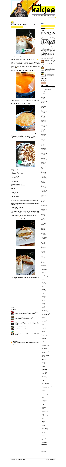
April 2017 (42, 171)
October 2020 (43, 152)
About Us (47, 459)
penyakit (43, 401)
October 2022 (43, 124)
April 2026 (42, 98)
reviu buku (47, 57)
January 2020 (43, 158)
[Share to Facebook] (13, 307)
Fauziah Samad (45, 453)
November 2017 (43, 164)
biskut (53, 47)
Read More (33, 313)
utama (11, 17)
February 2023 (43, 120)
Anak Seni (46, 33)
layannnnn (43, 46)
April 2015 (42, 200)
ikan (54, 36)
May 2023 (42, 116)
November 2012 (43, 237)
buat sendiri (53, 54)
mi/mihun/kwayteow (47, 42)
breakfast (48, 41)
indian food (43, 321)
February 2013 (43, 233)
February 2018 (43, 162)
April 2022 (42, 130)
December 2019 (43, 159)
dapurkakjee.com (18, 459)
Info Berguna (52, 40)
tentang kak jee (29, 17)
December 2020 (43, 149)
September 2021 (43, 139)
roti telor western (44, 415)
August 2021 (42, 140)
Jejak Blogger (43, 55)
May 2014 (42, 214)
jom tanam (43, 334)
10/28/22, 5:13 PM (16, 341)
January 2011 (43, 265)
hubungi (34, 17)
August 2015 (42, 195)
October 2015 (43, 192)
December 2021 (43, 135)
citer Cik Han (44, 300)
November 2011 (43, 252)
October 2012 (43, 238)
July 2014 (42, 211)
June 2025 (42, 103)
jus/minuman (43, 51)
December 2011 (43, 251)
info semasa (43, 327)
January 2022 (43, 134)
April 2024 (42, 110)
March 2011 (42, 262)
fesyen (50, 58)
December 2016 (43, 176)
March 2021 (42, 145)
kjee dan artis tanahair (51, 45)
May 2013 (42, 229)
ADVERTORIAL (45, 58)
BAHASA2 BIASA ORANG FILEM (50, 60)
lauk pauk (43, 32)
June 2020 (42, 157)
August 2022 (43, 126)
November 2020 (43, 150)
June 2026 (42, 96)
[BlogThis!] (11, 307)
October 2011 (43, 253)
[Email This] (10, 307)
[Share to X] (12, 307)
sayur (43, 49)
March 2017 (42, 172)
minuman (43, 390)
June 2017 (42, 168)
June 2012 (42, 243)
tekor (42, 435)
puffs (42, 53)
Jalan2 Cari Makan (46, 37)
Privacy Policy (50, 459)
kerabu (43, 341)
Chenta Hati (43, 296)
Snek (45, 45)
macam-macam (44, 377)
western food (44, 442)
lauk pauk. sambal (44, 373)
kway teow (43, 362)
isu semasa (52, 32)
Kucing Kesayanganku (50, 50)
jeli (44, 57)
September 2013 (43, 224)
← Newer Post (13, 337)
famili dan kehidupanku (50, 43)
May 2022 (42, 129)
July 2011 (42, 257)
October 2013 (43, 223)
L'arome (46, 48)
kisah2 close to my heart (48, 34)
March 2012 (42, 247)
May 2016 (42, 183)
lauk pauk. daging (44, 372)
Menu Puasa (43, 50)
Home (25, 337)
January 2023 (43, 121)
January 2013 (43, 234)
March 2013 (42, 232)
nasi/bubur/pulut (44, 40)
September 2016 (43, 178)
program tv (43, 44)
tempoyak (45, 53)
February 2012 (43, 248)
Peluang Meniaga (44, 398)
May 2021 (42, 143)
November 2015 (43, 191)
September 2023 (43, 111)
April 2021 (42, 144)
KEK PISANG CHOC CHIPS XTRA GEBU (20, 326)
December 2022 (43, 122)
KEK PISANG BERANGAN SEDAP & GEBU (21, 331)
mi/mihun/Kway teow (45, 384)
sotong (46, 49)
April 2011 (42, 261)
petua (54, 55)
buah (48, 58)
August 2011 (42, 256)
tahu (45, 54)
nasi (42, 393)
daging (50, 36)
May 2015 (42, 199)
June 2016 (42, 182)
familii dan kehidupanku (45, 314)
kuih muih (43, 35)
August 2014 (43, 210)
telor (53, 44)
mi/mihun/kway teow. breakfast (46, 386)
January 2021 (43, 148)
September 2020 (43, 153)
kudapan (50, 48)
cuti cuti (42, 54)
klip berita (53, 37)
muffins (43, 391)
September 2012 (43, 239)
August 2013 (42, 225)
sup (50, 47)
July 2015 (42, 196)
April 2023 (42, 117)
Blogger (50, 89)
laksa (52, 58)
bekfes (43, 279)
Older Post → (38, 337)
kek (42, 339)
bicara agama (50, 46)
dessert (43, 306)
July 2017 (42, 167)
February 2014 (43, 218)
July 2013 (42, 227)
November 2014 (43, 206)
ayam (53, 34)
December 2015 (43, 190)
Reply (13, 344)
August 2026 (43, 93)
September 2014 (43, 209)
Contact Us (54, 459)
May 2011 (42, 260)
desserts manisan (44, 310)
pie (47, 51)
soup (51, 57)
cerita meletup (22, 17)
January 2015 (43, 204)
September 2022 (43, 125)
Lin (13, 341)
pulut (42, 410)
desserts (43, 307)
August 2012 (42, 241)
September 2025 (43, 101)
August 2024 (43, 106)
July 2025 (42, 102)
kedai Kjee (43, 338)
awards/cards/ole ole (44, 52)
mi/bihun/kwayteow (45, 383)
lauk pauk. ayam (44, 370)
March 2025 (42, 105)
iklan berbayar (47, 55)
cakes (53, 49)
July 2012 (42, 242)
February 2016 (43, 187)
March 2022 (42, 131)
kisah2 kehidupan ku (44, 348)
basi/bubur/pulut (44, 276)
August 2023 (43, 112)
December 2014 (43, 205)
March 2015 (42, 201)
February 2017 (43, 173)
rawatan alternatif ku (51, 53)
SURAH (54, 57)
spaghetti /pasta (44, 428)
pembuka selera (51, 52)
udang (48, 44)
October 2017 (43, 166)
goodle (44, 454)
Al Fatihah (54, 41)
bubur (42, 292)
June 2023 (42, 115)
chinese (43, 297)
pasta (42, 397)
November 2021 (43, 136)
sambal (44, 41)
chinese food (43, 36)
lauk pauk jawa (50, 35)
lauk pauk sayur (44, 369)
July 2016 (42, 181)
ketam (51, 55)
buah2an (50, 49)
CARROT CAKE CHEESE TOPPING (23, 25)
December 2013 (43, 220)
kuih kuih (43, 358)
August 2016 (43, 180)
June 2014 (42, 213)
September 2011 (43, 255)
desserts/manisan (44, 39)
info (42, 324)
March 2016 (42, 186)
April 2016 (42, 185)
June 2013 (42, 228)
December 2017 (43, 163)
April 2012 (42, 246)
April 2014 (42, 215)
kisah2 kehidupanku (44, 349)
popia (41, 58)
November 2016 (43, 177)
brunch (42, 48)
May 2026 (42, 97)
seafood (54, 48)
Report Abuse (44, 444)
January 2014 (43, 219)
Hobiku (49, 54)
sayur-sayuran (48, 38)
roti (41, 45)
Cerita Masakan (16, 17)
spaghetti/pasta (51, 51)
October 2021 (43, 138)
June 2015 (42, 197)
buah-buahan (43, 287)
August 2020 (43, 154)
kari (43, 46)
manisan (43, 379)
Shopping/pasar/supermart (46, 422)
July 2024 (42, 107)
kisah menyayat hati (45, 47)
